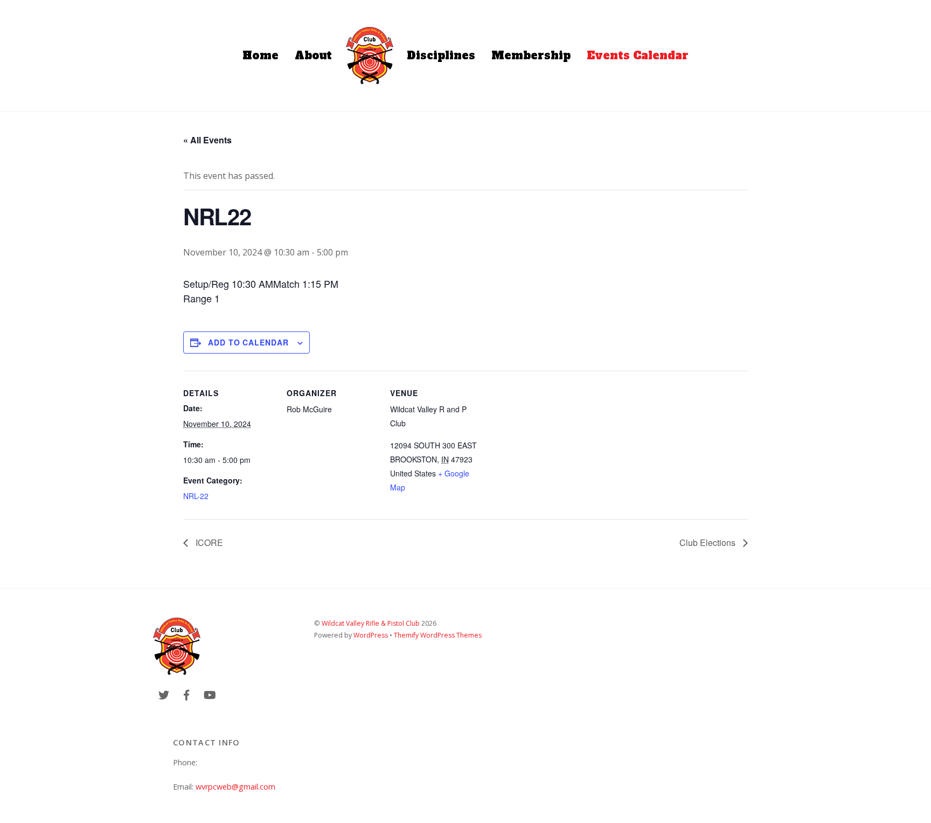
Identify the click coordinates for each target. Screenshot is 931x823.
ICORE (208, 542)
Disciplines (441, 55)
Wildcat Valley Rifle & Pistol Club (371, 623)
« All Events (207, 140)
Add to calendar (248, 342)
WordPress (370, 635)
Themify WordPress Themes (438, 635)
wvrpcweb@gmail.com (235, 786)
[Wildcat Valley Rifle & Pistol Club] (369, 55)
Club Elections (708, 542)
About (313, 55)
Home (260, 55)
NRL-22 (196, 495)
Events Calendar (638, 55)
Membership (531, 55)
